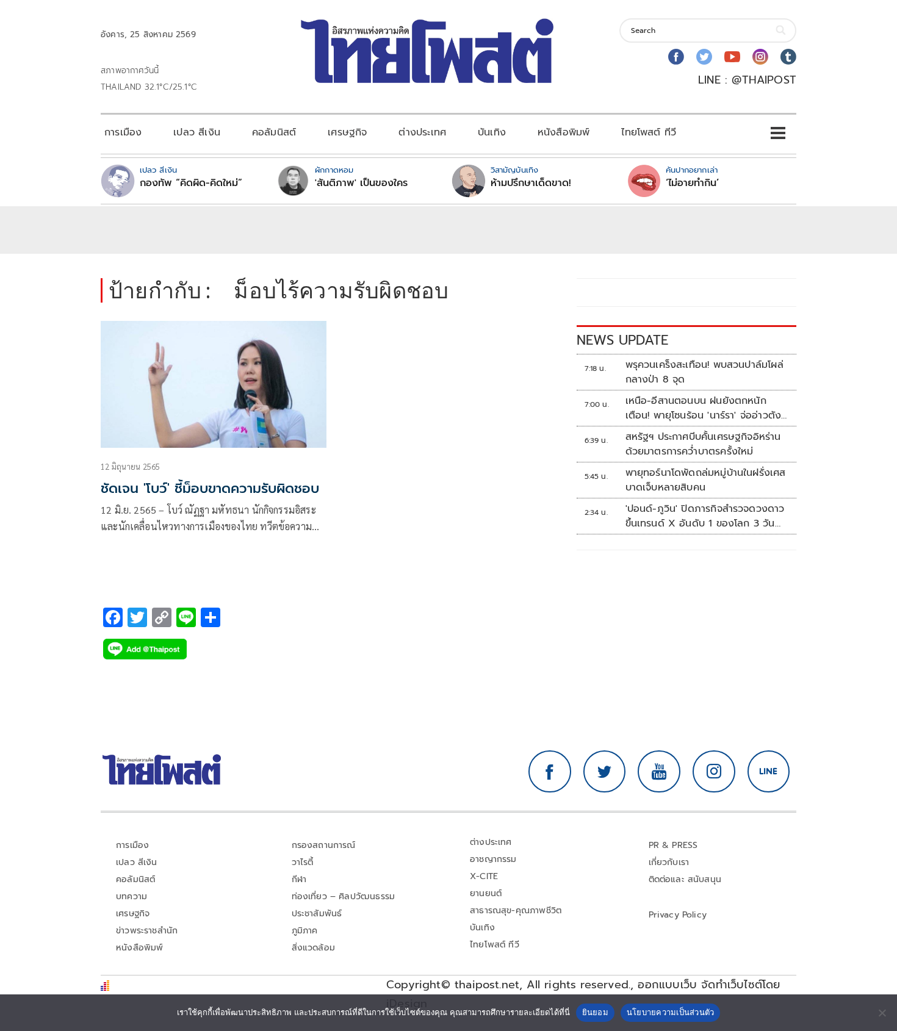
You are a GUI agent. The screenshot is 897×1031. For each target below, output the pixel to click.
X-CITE (484, 876)
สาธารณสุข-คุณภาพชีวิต (515, 910)
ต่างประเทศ (422, 132)
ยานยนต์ (486, 893)
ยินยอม (595, 1012)
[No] (882, 1013)
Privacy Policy (678, 914)
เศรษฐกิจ (347, 132)
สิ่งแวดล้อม (313, 947)
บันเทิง (492, 132)
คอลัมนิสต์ (274, 132)
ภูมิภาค (305, 930)
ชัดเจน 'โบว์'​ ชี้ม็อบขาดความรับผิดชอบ (210, 488)
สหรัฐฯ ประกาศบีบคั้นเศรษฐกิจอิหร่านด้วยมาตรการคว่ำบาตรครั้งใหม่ (703, 444)
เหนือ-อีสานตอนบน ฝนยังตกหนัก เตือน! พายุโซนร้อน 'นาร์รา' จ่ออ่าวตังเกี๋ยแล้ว (703, 408)
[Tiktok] (788, 57)
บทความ (131, 896)
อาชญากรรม (493, 859)
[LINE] (769, 772)
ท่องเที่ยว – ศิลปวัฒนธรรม (343, 896)
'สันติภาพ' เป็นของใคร (361, 183)
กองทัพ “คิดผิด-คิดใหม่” (191, 183)
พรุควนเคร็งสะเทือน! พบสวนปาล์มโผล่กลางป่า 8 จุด (704, 372)
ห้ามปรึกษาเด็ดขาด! (531, 183)
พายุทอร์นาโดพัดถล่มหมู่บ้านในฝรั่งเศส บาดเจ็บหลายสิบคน (705, 480)
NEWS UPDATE (622, 340)
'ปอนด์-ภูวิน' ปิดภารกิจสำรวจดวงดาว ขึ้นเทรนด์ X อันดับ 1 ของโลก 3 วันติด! (705, 516)
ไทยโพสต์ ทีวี (648, 132)
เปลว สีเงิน (196, 132)
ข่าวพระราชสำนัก (147, 930)
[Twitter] (704, 57)
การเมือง (123, 132)
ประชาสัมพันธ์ (317, 913)
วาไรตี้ (303, 862)
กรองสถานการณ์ (324, 845)
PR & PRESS (673, 845)
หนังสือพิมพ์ (563, 132)
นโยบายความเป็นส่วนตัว (671, 1012)
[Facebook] (676, 57)
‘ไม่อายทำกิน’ (692, 183)
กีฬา (299, 879)
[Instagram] (760, 57)
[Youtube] (732, 57)
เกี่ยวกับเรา (669, 862)
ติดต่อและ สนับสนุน (685, 879)
